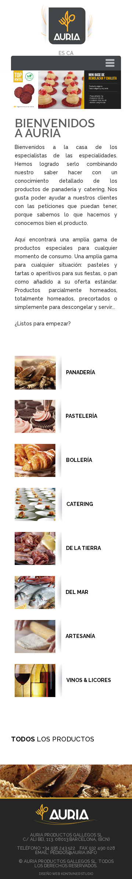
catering (79, 504)
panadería (80, 372)
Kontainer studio (77, 874)
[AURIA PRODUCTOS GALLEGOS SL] (66, 25)
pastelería (81, 416)
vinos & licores (88, 680)
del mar (77, 592)
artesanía (80, 636)
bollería (79, 460)
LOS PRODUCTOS (52, 739)
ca (69, 53)
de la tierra (83, 548)
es (62, 53)
